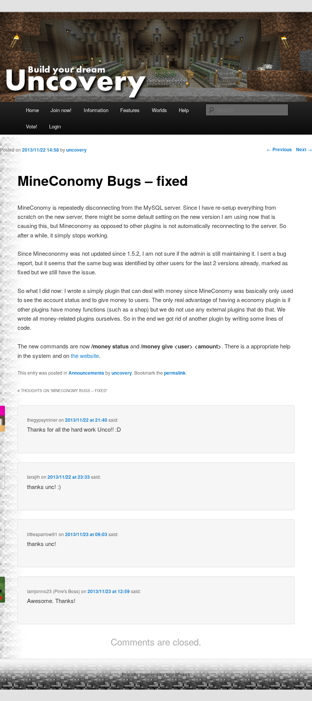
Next (304, 149)
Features (130, 110)
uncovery (121, 372)
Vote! (31, 126)
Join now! (61, 110)
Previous (279, 149)
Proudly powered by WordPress (156, 674)
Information (96, 110)
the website (85, 355)
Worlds (159, 110)
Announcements (86, 372)
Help (184, 110)
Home (32, 110)
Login (55, 126)
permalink (175, 372)
